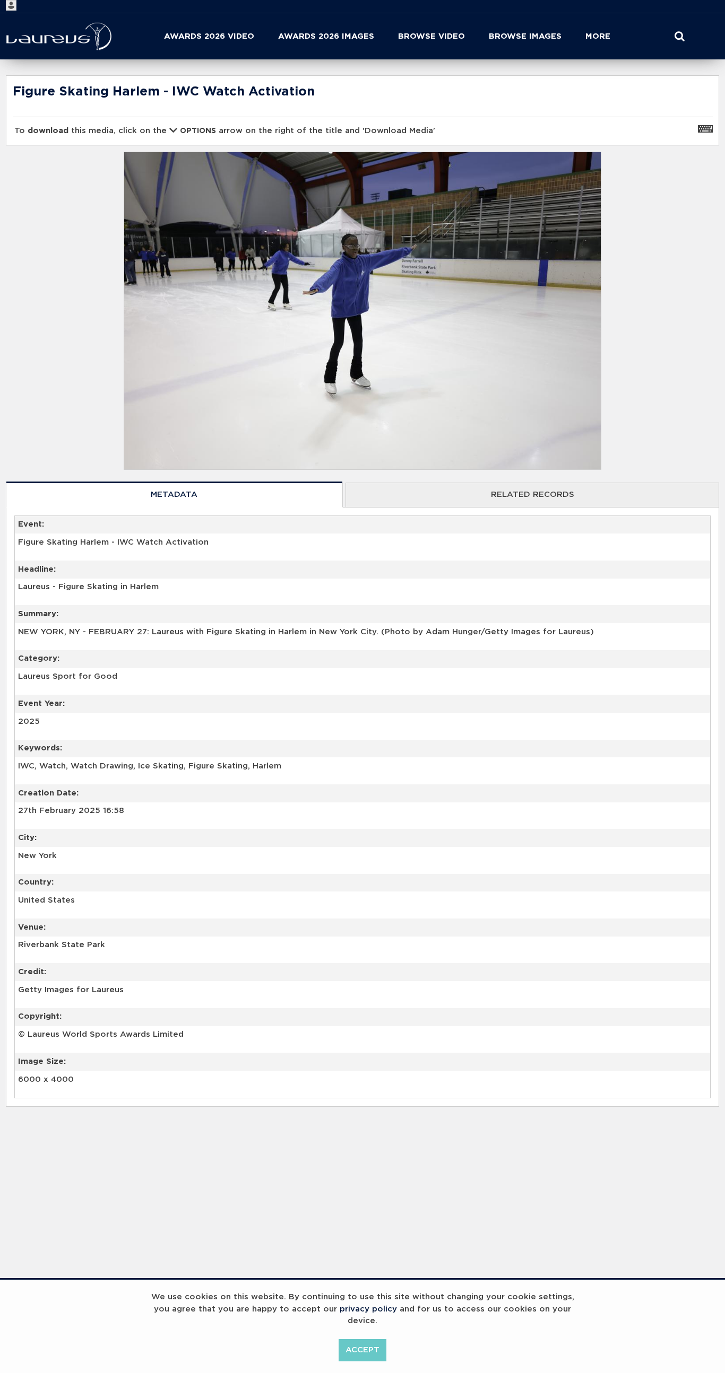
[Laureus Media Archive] (59, 36)
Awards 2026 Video (209, 36)
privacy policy (368, 1309)
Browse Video (431, 36)
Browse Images (525, 36)
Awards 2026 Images (326, 36)
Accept (362, 1350)
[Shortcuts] (705, 128)
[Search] (680, 36)
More (597, 36)
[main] (362, 618)
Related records (532, 495)
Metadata (174, 495)
